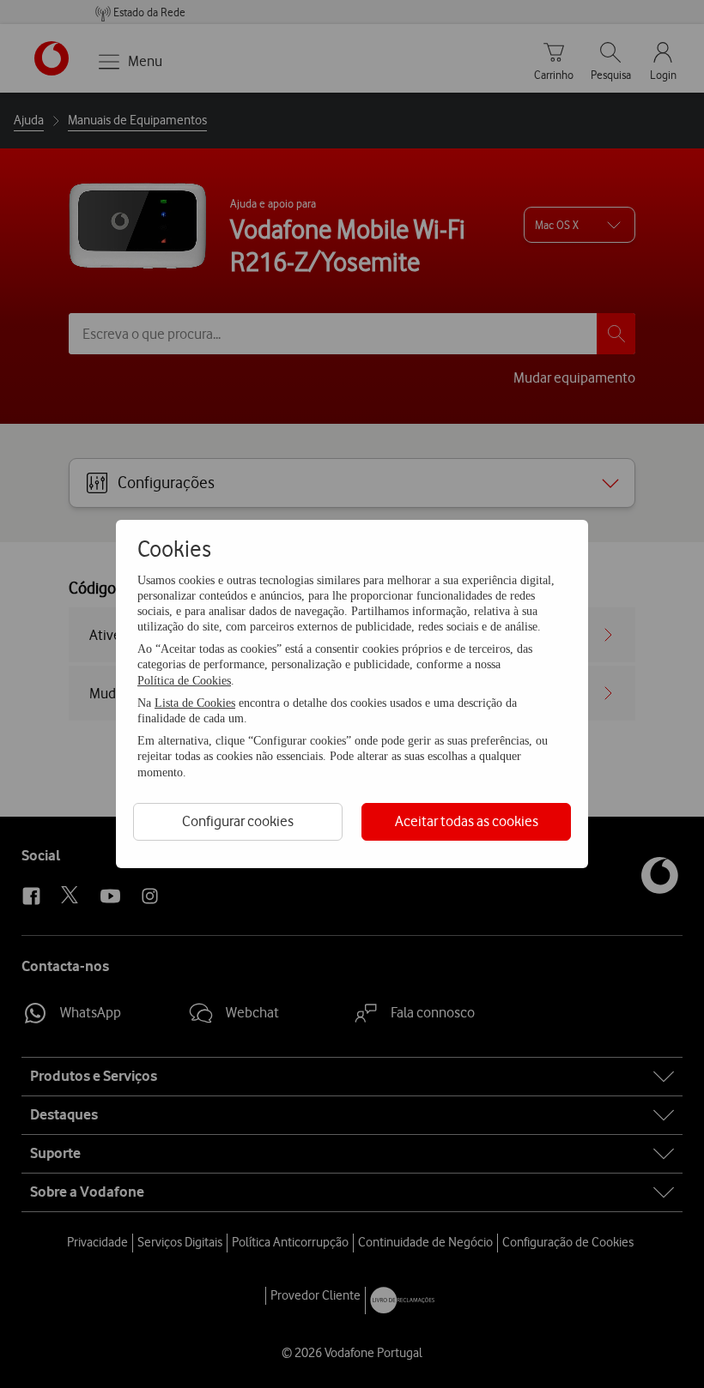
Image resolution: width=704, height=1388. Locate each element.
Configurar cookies (238, 821)
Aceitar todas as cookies (466, 821)
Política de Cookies (184, 680)
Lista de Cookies (195, 703)
